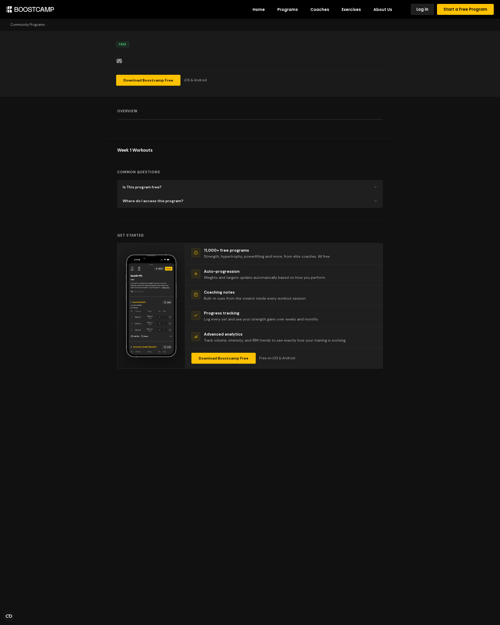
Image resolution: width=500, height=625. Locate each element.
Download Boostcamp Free (148, 80)
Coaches (319, 9)
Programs (287, 9)
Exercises (351, 9)
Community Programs (27, 24)
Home (259, 9)
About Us (382, 9)
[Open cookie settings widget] (9, 616)
